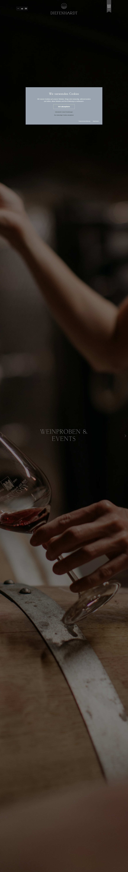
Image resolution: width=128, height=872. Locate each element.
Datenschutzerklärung (84, 121)
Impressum (96, 121)
